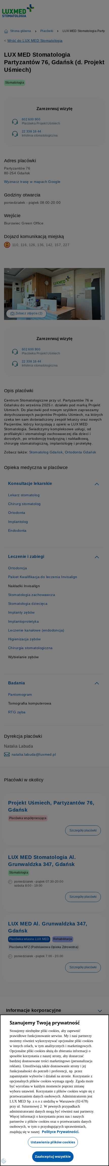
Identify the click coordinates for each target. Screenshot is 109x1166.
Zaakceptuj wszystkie (53, 1156)
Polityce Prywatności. (41, 1131)
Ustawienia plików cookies (53, 1142)
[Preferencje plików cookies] (3, 1160)
